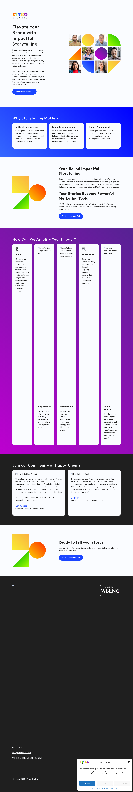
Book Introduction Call (24, 91)
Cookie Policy (96, 788)
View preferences (122, 783)
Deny (105, 783)
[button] (129, 763)
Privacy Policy (105, 788)
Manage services (85, 778)
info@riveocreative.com (21, 753)
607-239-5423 (18, 747)
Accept (87, 783)
